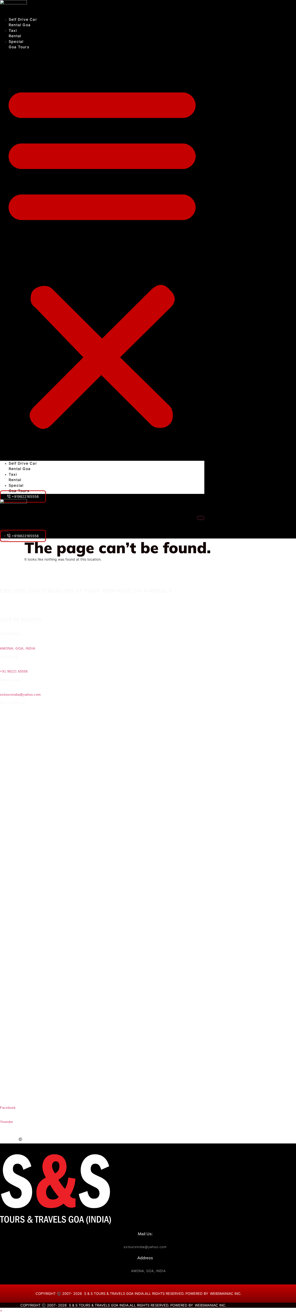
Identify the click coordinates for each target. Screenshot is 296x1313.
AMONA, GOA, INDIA (17, 648)
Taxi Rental (12, 524)
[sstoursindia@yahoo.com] (2, 687)
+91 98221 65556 (14, 671)
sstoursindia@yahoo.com (20, 694)
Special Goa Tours (18, 529)
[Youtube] (2, 1114)
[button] (102, 255)
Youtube (6, 1122)
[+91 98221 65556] (2, 664)
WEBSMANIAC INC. (166, 1139)
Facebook (8, 1107)
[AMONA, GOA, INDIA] (2, 641)
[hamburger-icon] (200, 518)
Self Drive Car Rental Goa (24, 518)
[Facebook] (123, 1100)
